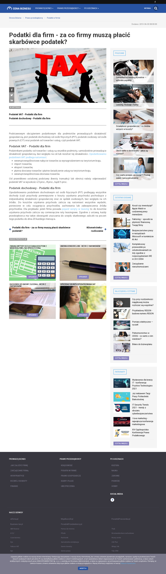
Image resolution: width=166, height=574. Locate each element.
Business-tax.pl (16, 524)
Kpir (11, 551)
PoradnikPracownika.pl (121, 519)
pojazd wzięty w (71, 208)
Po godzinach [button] (91, 8)
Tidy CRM (115, 551)
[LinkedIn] (11, 100)
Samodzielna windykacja (70, 542)
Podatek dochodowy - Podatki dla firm (29, 118)
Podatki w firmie (53, 18)
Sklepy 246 (115, 546)
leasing (85, 208)
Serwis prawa (65, 551)
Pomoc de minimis (67, 529)
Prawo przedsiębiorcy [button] (68, 8)
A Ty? (12, 533)
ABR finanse (14, 529)
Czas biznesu (15, 538)
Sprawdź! (32, 277)
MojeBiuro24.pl (67, 519)
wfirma (147, 8)
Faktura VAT (14, 546)
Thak (113, 529)
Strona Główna (15, 18)
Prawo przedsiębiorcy (34, 18)
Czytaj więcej (121, 184)
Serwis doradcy (66, 546)
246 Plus (115, 542)
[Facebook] (11, 90)
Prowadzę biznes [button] (43, 8)
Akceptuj (83, 568)
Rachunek (64, 538)
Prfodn (63, 533)
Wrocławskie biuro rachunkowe (123, 533)
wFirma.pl (14, 519)
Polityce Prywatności (128, 563)
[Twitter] (11, 95)
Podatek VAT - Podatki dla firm (25, 114)
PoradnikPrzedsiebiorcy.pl (71, 524)
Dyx (11, 542)
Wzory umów (116, 538)
